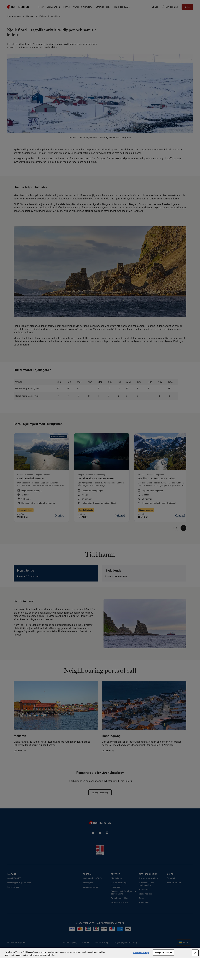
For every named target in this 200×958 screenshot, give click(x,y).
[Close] (195, 953)
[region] (100, 953)
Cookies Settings (141, 952)
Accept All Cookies (163, 952)
